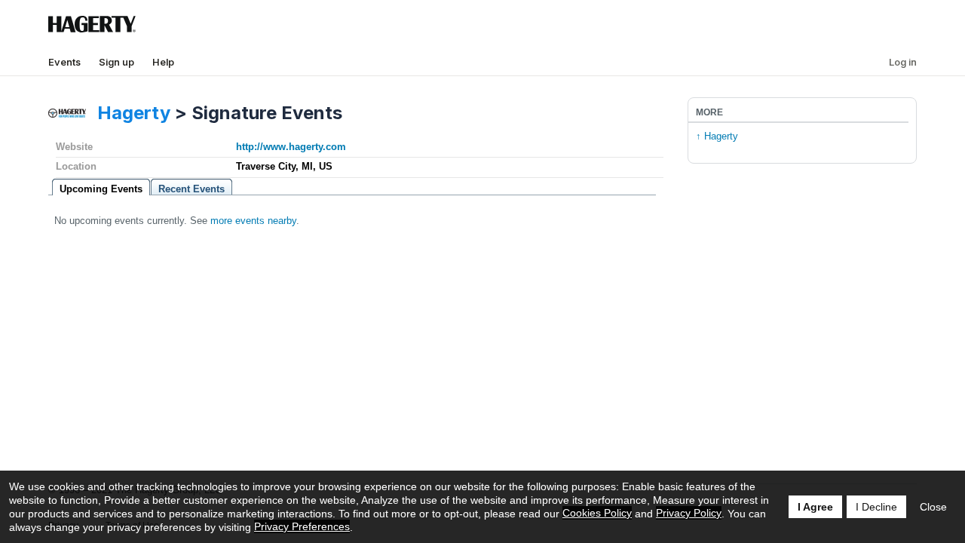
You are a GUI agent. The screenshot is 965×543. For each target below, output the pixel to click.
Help (163, 62)
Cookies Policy (597, 513)
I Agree (815, 507)
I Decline (876, 507)
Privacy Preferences (302, 526)
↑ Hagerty (717, 136)
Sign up (116, 62)
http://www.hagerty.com (291, 146)
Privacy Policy (688, 513)
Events (64, 62)
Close (933, 507)
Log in (903, 62)
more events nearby (253, 220)
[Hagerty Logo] (95, 29)
